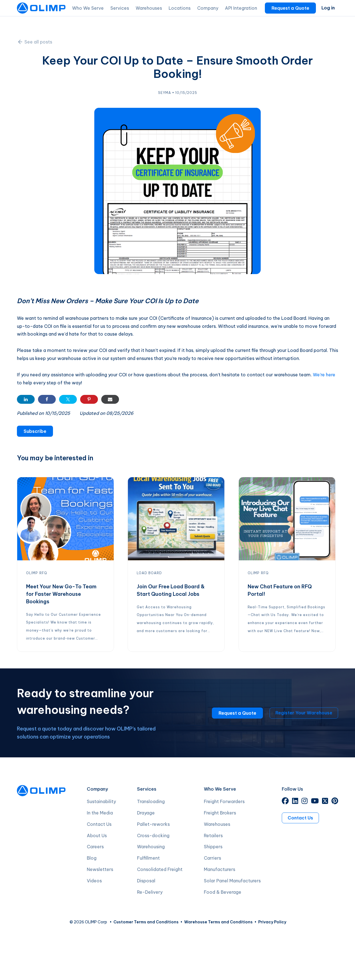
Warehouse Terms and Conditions (218, 921)
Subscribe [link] (35, 431)
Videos (94, 880)
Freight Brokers (220, 813)
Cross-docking (153, 835)
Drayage (146, 813)
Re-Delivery (150, 892)
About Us (97, 835)
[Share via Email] (110, 399)
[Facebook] (285, 802)
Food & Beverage (222, 892)
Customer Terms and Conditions (146, 921)
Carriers (212, 858)
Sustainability (101, 801)
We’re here (324, 374)
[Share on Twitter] (68, 399)
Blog (92, 858)
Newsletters (100, 869)
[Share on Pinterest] (89, 399)
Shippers (213, 846)
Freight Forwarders (224, 801)
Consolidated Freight (159, 869)
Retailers (213, 835)
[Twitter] (325, 802)
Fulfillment (148, 858)
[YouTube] (315, 802)
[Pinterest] (334, 802)
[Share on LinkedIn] (26, 399)
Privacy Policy (272, 921)
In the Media (100, 813)
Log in (328, 8)
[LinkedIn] (295, 802)
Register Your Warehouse (303, 713)
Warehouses (217, 824)
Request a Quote (290, 8)
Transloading (151, 801)
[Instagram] (304, 802)
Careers (95, 846)
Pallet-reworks (153, 824)
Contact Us (99, 824)
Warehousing (151, 846)
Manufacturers (219, 869)
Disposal (146, 880)
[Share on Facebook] (47, 399)
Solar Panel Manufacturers (232, 880)
